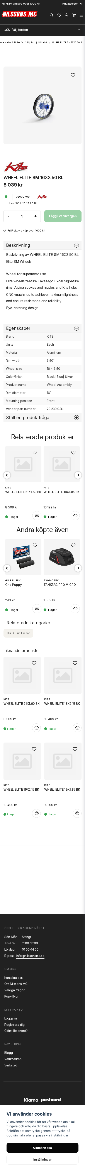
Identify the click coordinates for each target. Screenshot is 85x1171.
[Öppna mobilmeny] (81, 15)
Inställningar (42, 1159)
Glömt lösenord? (16, 1031)
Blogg (8, 1052)
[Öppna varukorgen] (74, 15)
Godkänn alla (42, 1147)
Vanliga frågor (14, 990)
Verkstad (10, 1065)
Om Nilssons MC (15, 984)
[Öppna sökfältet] (51, 15)
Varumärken (13, 1059)
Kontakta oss (13, 977)
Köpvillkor (11, 996)
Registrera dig (14, 1024)
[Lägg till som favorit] (59, 15)
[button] (74, 74)
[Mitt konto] (66, 15)
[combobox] (42, 28)
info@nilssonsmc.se (30, 956)
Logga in (10, 1018)
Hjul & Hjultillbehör (37, 42)
